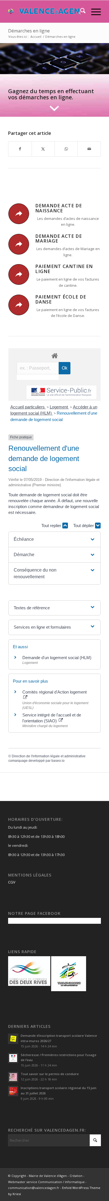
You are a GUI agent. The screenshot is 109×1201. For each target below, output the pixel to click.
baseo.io (58, 761)
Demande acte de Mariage (58, 238)
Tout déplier (84, 525)
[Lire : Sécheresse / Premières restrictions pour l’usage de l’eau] (13, 1058)
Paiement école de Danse (60, 299)
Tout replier (51, 525)
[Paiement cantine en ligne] (18, 274)
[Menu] (93, 11)
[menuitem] (80, 11)
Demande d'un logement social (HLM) (56, 657)
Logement (59, 407)
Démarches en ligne (29, 31)
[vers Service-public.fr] (61, 392)
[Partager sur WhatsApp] (66, 149)
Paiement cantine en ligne (64, 268)
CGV (11, 882)
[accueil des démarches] (54, 355)
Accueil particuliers (28, 407)
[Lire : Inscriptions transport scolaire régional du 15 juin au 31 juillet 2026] (13, 1091)
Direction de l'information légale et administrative (49, 756)
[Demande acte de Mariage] (18, 244)
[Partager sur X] (43, 149)
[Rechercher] (80, 11)
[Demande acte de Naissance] (18, 213)
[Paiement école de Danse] (18, 305)
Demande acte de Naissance (58, 208)
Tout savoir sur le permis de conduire (50, 1074)
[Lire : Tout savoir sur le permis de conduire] (13, 1077)
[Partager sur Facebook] (19, 149)
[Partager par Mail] (89, 149)
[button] (54, 539)
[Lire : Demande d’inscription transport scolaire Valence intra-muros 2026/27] (13, 1039)
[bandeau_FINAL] (45, 11)
